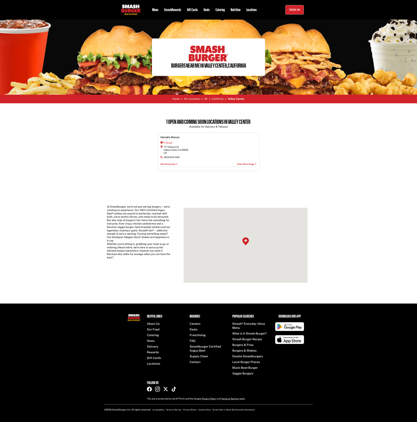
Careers (195, 323)
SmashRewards (172, 9)
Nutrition (235, 9)
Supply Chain (199, 356)
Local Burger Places (246, 362)
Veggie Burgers (242, 373)
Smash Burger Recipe (247, 339)
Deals (207, 9)
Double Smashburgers (247, 356)
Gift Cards (192, 9)
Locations (251, 9)
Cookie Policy (204, 410)
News (151, 340)
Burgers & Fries (242, 345)
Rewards (153, 352)
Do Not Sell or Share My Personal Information (233, 410)
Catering (220, 9)
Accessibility (158, 410)
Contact (195, 362)
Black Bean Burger (245, 367)
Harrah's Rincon (169, 137)
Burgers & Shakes (244, 350)
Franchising (198, 335)
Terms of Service (230, 398)
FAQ (192, 340)
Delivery (152, 346)
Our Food (153, 329)
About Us (153, 323)
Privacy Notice (190, 410)
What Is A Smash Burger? (249, 333)
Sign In (294, 9)
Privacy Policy (209, 398)
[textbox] (208, 124)
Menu (155, 9)
